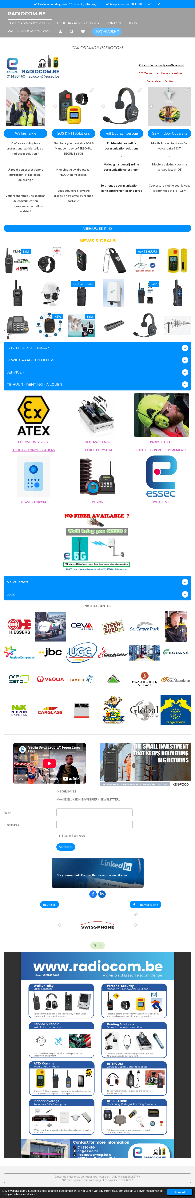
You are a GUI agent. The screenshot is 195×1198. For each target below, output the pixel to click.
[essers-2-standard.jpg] (144, 652)
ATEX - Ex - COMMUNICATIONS (33, 450)
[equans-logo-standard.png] (176, 652)
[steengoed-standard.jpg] (113, 626)
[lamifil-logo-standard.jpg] (82, 679)
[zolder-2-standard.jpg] (176, 626)
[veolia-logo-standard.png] (50, 679)
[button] (44, 90)
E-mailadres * (12, 824)
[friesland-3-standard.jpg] (50, 626)
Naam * (8, 812)
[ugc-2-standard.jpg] (82, 652)
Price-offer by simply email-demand (161, 65)
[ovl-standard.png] (176, 679)
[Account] (60, 31)
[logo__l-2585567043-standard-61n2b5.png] (144, 679)
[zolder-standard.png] (113, 652)
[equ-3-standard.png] (144, 626)
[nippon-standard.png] (19, 710)
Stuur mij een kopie (74, 835)
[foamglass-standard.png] (82, 710)
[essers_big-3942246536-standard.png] (19, 626)
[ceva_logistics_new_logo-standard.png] (82, 626)
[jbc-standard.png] (50, 652)
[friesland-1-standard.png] (19, 652)
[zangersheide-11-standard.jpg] (176, 710)
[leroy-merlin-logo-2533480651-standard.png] (113, 679)
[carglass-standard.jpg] (50, 710)
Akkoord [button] (180, 1192)
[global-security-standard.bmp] (144, 710)
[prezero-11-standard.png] (19, 679)
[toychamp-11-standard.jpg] (113, 710)
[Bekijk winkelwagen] (82, 31)
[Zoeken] (71, 31)
